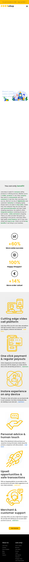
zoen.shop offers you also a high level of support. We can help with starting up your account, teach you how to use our (14, 518)
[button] (27, 6)
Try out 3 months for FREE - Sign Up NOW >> (14, 2)
